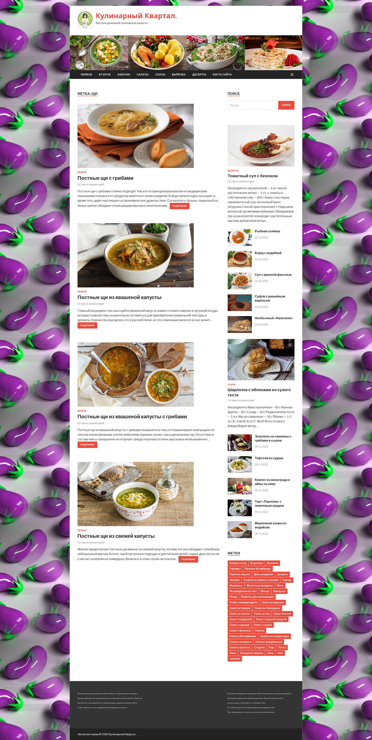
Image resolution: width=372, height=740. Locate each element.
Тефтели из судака (269, 458)
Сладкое (259, 647)
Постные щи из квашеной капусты (119, 297)
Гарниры (235, 568)
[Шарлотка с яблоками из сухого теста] (261, 381)
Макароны (236, 585)
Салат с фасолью (240, 630)
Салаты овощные (240, 641)
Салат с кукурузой (241, 619)
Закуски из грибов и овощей (261, 579)
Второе (105, 74)
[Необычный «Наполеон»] (240, 332)
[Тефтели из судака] (240, 471)
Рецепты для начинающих (257, 596)
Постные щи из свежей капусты (116, 536)
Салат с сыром (263, 624)
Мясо (280, 585)
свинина (235, 658)
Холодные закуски (251, 652)
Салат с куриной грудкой (271, 619)
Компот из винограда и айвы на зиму (272, 482)
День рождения (263, 574)
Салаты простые (240, 647)
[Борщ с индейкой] (240, 266)
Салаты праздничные (268, 641)
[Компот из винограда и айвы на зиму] (240, 493)
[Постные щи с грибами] (149, 137)
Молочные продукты (260, 585)
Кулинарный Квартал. (136, 15)
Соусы (160, 74)
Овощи (265, 591)
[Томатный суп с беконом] (261, 167)
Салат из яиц (262, 613)
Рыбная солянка (267, 231)
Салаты (143, 74)
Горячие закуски (240, 574)
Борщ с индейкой (268, 253)
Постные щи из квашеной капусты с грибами (132, 416)
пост (280, 652)
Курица (286, 579)
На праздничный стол (243, 591)
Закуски (123, 74)
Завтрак (234, 579)
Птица (233, 596)
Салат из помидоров (267, 607)
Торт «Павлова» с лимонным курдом (269, 503)
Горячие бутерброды (258, 568)
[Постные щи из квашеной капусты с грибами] (149, 376)
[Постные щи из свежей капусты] (149, 495)
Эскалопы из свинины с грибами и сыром (273, 438)
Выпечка (179, 74)
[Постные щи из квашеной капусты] (149, 256)
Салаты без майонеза (243, 636)
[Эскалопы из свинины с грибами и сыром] (240, 450)
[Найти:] (261, 105)
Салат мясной (282, 613)
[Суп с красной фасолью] (240, 288)
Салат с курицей (240, 624)
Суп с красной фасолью (273, 274)
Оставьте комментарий (91, 184)
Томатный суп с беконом (253, 175)
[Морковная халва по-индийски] (240, 537)
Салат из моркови (273, 602)
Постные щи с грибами (105, 178)
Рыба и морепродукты (244, 602)
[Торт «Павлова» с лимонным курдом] (240, 515)
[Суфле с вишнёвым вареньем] (240, 310)
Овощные (279, 591)
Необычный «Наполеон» (274, 318)
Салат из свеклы (240, 613)
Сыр (271, 647)
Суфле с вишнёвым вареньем (270, 298)
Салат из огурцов (240, 607)
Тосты (282, 647)
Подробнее (180, 206)
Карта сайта (222, 74)
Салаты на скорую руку (274, 636)
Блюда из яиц (238, 563)
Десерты (199, 74)
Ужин (233, 652)
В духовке (257, 563)
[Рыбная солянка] (240, 244)
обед (270, 652)
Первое (86, 74)
